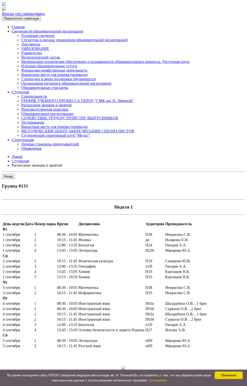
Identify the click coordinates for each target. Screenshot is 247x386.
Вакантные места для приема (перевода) (54, 75)
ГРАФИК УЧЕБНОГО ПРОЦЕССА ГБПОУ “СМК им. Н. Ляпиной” (77, 101)
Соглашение (157, 380)
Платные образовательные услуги (49, 66)
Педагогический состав (40, 57)
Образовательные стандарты (44, 88)
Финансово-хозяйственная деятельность (54, 70)
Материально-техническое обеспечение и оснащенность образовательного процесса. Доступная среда (105, 62)
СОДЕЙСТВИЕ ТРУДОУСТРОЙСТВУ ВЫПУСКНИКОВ (69, 118)
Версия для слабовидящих (23, 14)
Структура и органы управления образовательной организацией (74, 40)
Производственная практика (44, 109)
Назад (8, 176)
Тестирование (32, 122)
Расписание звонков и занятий (46, 105)
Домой (17, 157)
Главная (18, 27)
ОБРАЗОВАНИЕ (35, 49)
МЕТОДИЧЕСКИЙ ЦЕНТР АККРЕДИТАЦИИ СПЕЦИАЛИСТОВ (77, 131)
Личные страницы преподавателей (50, 144)
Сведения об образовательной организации (47, 31)
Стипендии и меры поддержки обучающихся (58, 79)
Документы (30, 44)
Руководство (31, 53)
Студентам (20, 92)
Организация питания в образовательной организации (66, 83)
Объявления (31, 148)
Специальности (34, 96)
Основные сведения (37, 36)
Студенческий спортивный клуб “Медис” (55, 135)
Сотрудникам (23, 140)
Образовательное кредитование (47, 114)
